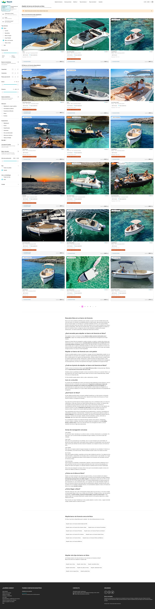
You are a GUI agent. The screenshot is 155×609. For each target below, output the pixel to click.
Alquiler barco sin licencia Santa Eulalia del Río (76, 523)
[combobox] (11, 14)
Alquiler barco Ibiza (70, 564)
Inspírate (100, 1)
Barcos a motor (33, 7)
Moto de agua (8, 35)
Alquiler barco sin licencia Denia (73, 537)
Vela (5, 45)
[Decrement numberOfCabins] (13, 73)
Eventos (5, 115)
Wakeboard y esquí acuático (10, 106)
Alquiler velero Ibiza (81, 564)
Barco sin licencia (9, 40)
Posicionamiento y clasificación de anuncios (11, 598)
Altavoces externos (8, 135)
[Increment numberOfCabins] (18, 73)
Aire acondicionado (8, 132)
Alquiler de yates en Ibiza (83, 567)
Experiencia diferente (8, 111)
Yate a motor (8, 42)
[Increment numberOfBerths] (18, 77)
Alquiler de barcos (58, 1)
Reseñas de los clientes (27, 591)
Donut (5, 125)
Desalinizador (7, 128)
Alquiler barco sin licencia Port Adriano (75, 534)
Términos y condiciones (7, 595)
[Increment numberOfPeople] (18, 69)
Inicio (23, 7)
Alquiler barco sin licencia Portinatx (74, 530)
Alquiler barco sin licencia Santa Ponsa (94, 534)
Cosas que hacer (67, 1)
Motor (5, 28)
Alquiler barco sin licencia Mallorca (74, 541)
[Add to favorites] (63, 19)
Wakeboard (6, 123)
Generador (6, 130)
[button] (43, 49)
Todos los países (7, 167)
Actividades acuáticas (9, 108)
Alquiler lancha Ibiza (70, 567)
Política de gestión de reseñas (8, 601)
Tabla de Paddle (7, 137)
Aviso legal (4, 597)
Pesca (5, 113)
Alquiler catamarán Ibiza (96, 567)
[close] (152, 11)
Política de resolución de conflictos (9, 600)
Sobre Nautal (5, 591)
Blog (3, 603)
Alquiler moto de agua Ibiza (72, 571)
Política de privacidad (6, 592)
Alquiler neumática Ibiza (93, 564)
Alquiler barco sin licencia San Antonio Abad (76, 527)
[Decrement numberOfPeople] (13, 69)
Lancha (6, 30)
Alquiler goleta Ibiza (85, 571)
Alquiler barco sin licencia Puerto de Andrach (94, 530)
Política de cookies (6, 594)
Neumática (7, 33)
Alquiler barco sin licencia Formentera (96, 527)
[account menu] (152, 2)
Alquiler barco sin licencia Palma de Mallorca (93, 537)
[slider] (2, 53)
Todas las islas (7, 177)
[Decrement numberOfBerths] (13, 77)
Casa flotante (8, 38)
